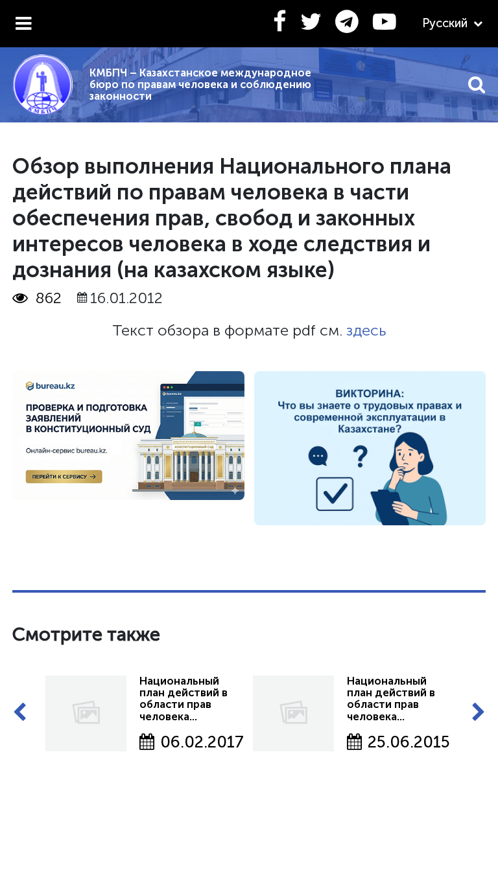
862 (49, 298)
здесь (366, 330)
